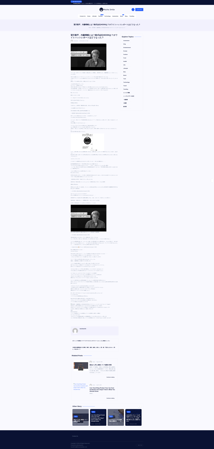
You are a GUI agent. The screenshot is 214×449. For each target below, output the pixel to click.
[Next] (141, 405)
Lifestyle (94, 14)
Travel (125, 84)
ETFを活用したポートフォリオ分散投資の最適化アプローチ (133, 418)
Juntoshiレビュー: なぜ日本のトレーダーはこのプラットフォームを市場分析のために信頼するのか (116, 416)
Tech (124, 77)
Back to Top (140, 443)
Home (88, 14)
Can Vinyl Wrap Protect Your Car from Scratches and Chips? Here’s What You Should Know (80, 416)
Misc (124, 70)
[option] (80, 415)
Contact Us (83, 14)
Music (125, 73)
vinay (110, 422)
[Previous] (139, 405)
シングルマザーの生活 (128, 94)
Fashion (100, 14)
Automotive (115, 14)
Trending (131, 14)
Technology (107, 14)
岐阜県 (125, 104)
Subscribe (139, 7)
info (80, 39)
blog (124, 42)
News (122, 14)
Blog (126, 14)
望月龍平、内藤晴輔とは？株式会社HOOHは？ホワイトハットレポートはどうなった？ (108, 25)
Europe (125, 49)
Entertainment (127, 45)
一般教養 (125, 97)
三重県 (125, 101)
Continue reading (111, 375)
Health (125, 59)
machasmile (76, 39)
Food (124, 56)
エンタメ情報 (126, 91)
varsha (93, 360)
